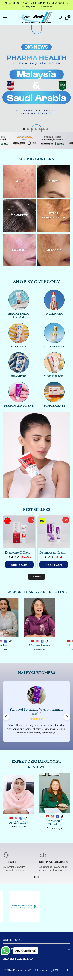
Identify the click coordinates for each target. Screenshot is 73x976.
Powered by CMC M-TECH (54, 970)
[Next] (67, 626)
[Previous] (5, 626)
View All (36, 576)
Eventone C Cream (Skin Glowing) (29, 552)
